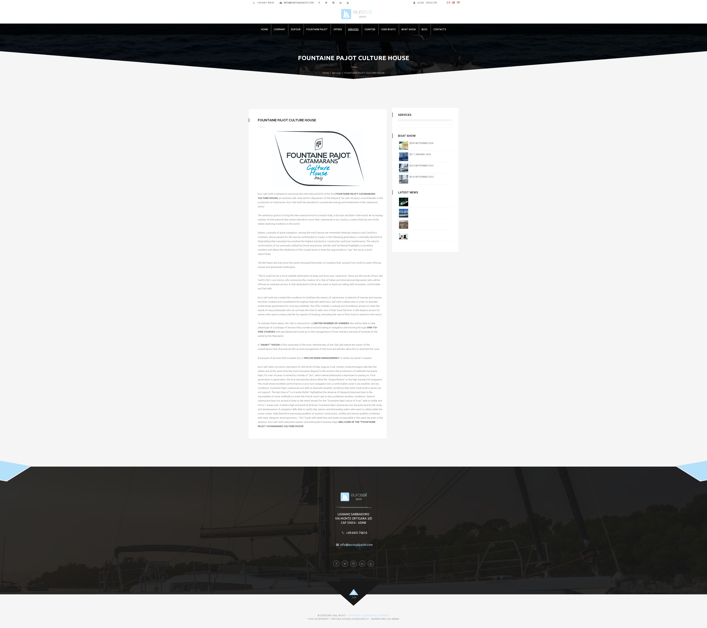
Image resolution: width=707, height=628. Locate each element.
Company (279, 29)
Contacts (439, 29)
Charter (370, 29)
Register (432, 2)
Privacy (384, 615)
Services (353, 29)
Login (420, 2)
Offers (337, 29)
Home (264, 29)
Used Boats (388, 29)
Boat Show (409, 29)
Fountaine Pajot (317, 29)
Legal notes (370, 615)
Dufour (295, 29)
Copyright (354, 615)
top (354, 597)
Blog (425, 29)
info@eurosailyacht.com (299, 2)
